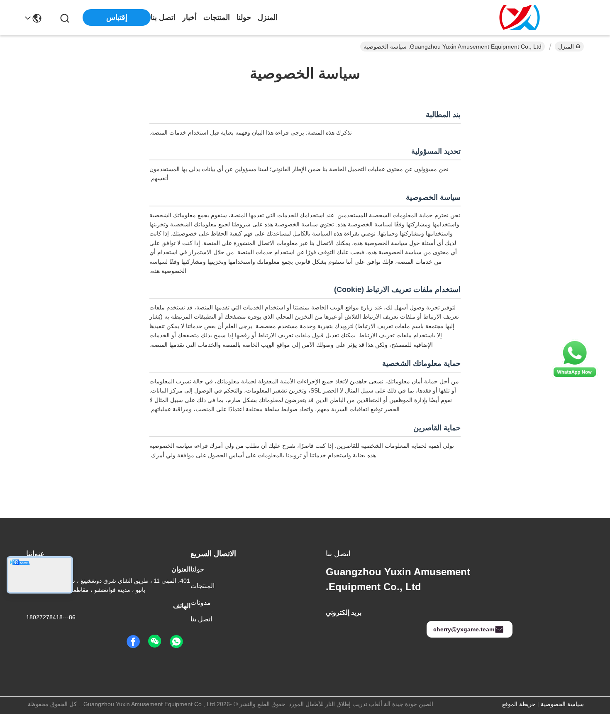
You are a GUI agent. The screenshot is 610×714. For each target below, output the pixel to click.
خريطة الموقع (519, 704)
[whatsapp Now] (575, 376)
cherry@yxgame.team (463, 629)
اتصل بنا (163, 17)
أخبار (189, 17)
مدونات (200, 602)
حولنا (244, 17)
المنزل (268, 17)
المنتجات (216, 17)
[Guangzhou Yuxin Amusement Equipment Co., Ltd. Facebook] (133, 642)
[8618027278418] (176, 642)
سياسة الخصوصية (562, 704)
